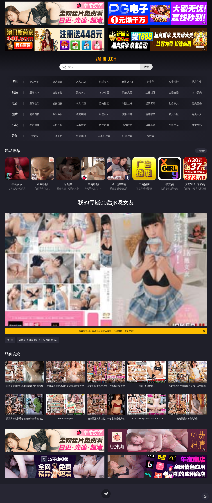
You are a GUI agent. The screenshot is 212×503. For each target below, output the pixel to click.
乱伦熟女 (174, 103)
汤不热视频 (104, 136)
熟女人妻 (127, 92)
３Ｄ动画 (104, 92)
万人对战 (81, 81)
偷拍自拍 (58, 103)
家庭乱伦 (58, 125)
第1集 (10, 340)
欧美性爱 (104, 103)
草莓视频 (81, 136)
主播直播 (174, 92)
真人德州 (58, 81)
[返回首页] (205, 496)
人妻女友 (81, 125)
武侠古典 (104, 125)
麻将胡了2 (127, 81)
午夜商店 (58, 136)
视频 (15, 92)
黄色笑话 (174, 125)
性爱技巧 (197, 125)
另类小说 (150, 125)
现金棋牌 (174, 81)
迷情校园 (127, 125)
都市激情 (34, 125)
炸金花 (150, 81)
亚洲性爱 (34, 103)
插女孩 (34, 136)
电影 (15, 103)
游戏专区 (104, 81)
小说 (15, 125)
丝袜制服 (150, 92)
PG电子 (34, 81)
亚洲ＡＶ (34, 92)
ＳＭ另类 (197, 92)
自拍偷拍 (58, 92)
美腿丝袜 (127, 114)
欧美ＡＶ (81, 92)
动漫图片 (104, 114)
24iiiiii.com (106, 59)
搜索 (146, 67)
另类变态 (197, 103)
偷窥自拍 (34, 114)
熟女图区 (174, 114)
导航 (15, 136)
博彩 (15, 82)
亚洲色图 (58, 114)
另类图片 (197, 114)
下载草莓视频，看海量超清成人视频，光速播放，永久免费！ (106, 330)
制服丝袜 (127, 103)
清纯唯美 (150, 114)
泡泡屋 (150, 136)
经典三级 (150, 103)
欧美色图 (81, 114)
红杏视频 (127, 136)
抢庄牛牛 (197, 81)
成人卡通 (81, 103)
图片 (15, 114)
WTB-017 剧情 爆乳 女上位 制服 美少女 (38, 340)
